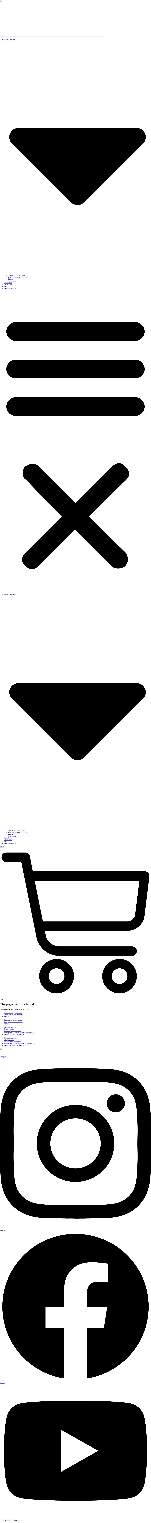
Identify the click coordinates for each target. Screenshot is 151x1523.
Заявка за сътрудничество (13, 1013)
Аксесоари (12, 281)
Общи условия (9, 1029)
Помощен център (10, 288)
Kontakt (6, 1016)
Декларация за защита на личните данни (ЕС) (20, 1033)
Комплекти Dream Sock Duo (18, 277)
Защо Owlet (8, 283)
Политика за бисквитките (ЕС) (15, 1034)
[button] (75, 441)
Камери (11, 279)
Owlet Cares (8, 284)
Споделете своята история (13, 1015)
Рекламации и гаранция (12, 1031)
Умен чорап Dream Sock (16, 275)
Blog (5, 286)
